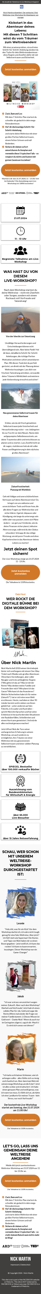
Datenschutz (25, 1264)
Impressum (15, 1264)
